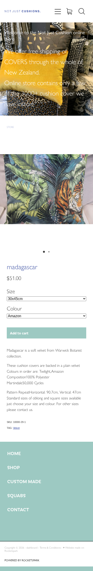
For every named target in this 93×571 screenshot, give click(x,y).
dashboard (31, 547)
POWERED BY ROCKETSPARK (22, 560)
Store (10, 127)
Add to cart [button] (19, 333)
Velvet (16, 428)
